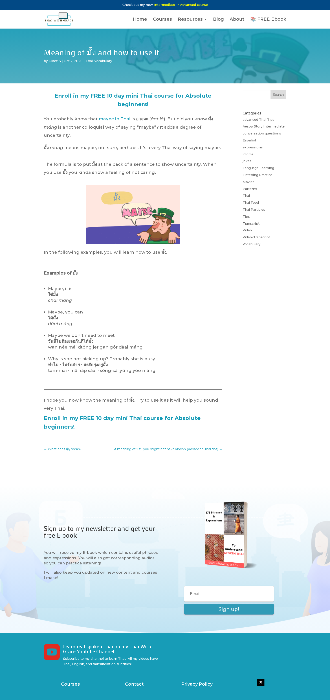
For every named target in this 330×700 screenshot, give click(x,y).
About (237, 20)
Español (249, 140)
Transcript (251, 223)
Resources (190, 20)
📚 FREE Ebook (268, 20)
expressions (253, 147)
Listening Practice (257, 175)
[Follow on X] (260, 682)
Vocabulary (103, 61)
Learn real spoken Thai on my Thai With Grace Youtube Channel (107, 649)
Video (247, 230)
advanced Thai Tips (258, 120)
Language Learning (258, 168)
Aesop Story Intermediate (264, 126)
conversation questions (262, 133)
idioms (248, 154)
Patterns (250, 189)
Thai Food (251, 203)
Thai (89, 61)
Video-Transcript (256, 237)
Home (140, 20)
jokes (247, 161)
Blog (218, 20)
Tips (246, 217)
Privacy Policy (197, 684)
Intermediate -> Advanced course (181, 5)
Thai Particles (254, 210)
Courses (162, 20)
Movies (248, 182)
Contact (134, 684)
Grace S (55, 61)
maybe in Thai (114, 118)
